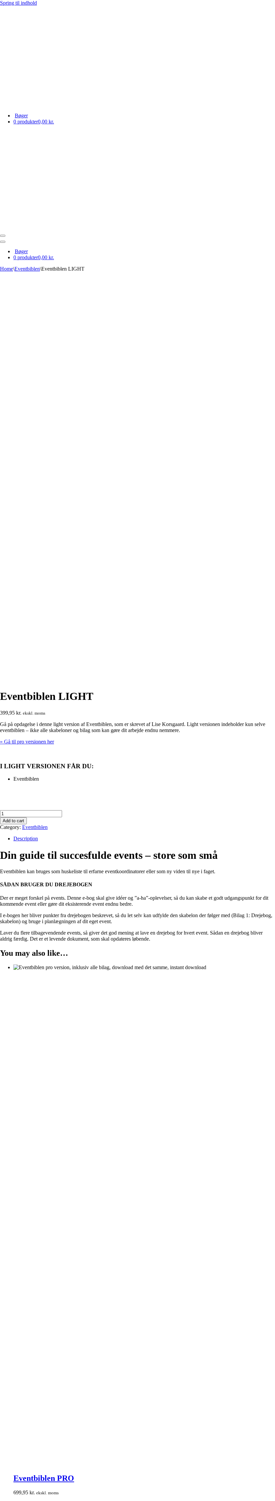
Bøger (21, 115)
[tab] (144, 839)
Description (25, 838)
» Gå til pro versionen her (27, 741)
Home (6, 269)
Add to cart (13, 820)
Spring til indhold (18, 3)
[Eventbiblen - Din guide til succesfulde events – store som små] (137, 56)
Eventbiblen (27, 269)
